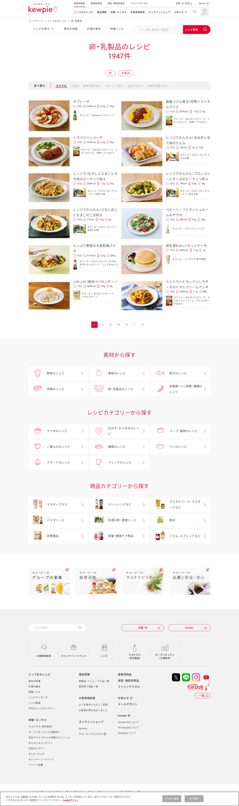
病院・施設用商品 (116, 3)
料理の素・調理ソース (122, 520)
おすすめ (61, 85)
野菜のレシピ (56, 373)
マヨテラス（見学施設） (134, 657)
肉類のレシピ (56, 389)
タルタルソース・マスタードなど (185, 504)
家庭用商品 (79, 3)
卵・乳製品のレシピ (120, 389)
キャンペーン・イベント (74, 656)
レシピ (104, 656)
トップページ (36, 21)
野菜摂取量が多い (158, 85)
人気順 (75, 85)
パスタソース (56, 520)
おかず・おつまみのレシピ (123, 431)
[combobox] (170, 29)
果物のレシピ (117, 373)
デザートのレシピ (58, 462)
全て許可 (194, 798)
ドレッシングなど (120, 504)
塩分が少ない (136, 85)
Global (202, 3)
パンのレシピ (178, 446)
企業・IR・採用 (183, 3)
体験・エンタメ (118, 12)
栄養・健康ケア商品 (120, 536)
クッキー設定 (172, 798)
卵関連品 (53, 536)
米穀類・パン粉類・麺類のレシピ (185, 389)
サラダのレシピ (57, 431)
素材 (172, 520)
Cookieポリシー (71, 800)
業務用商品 (96, 3)
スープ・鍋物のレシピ (183, 431)
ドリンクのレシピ (120, 462)
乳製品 (126, 73)
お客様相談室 (137, 12)
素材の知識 (71, 28)
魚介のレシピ (178, 373)
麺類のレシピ (117, 446)
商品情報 (102, 12)
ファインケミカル (139, 3)
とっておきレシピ (83, 12)
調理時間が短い (92, 85)
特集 (117, 28)
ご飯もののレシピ (58, 446)
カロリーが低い (115, 85)
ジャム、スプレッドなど (184, 536)
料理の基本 (94, 28)
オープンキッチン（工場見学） (164, 657)
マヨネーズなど (57, 504)
